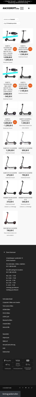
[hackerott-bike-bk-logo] (11, 8)
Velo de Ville (6, 327)
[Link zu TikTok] (31, 387)
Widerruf (5, 341)
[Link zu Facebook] (22, 387)
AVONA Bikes (6, 309)
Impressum (6, 338)
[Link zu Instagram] (19, 387)
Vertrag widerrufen (10, 394)
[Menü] (21, 8)
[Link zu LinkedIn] (28, 387)
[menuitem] (21, 8)
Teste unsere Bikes (8, 306)
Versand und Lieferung (9, 345)
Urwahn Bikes (6, 324)
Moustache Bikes (7, 320)
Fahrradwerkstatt (7, 299)
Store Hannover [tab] (11, 252)
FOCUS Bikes (6, 313)
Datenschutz (6, 352)
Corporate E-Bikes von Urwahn (11, 302)
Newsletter (6, 334)
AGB (4, 348)
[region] (18, 273)
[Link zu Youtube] (25, 387)
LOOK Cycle (6, 317)
